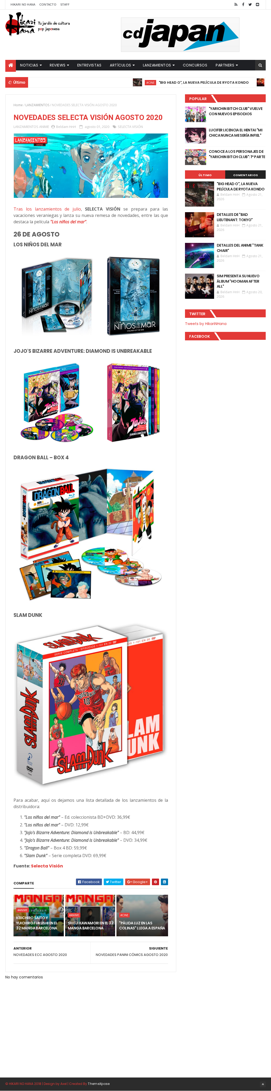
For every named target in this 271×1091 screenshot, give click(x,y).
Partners (225, 65)
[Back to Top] (263, 1084)
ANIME (44, 126)
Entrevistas (89, 65)
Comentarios (245, 175)
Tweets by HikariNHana (206, 323)
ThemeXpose (99, 1083)
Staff (65, 4)
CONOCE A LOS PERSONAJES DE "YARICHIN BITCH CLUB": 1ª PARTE (237, 154)
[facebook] (243, 4)
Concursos (195, 65)
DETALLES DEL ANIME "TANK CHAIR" (240, 248)
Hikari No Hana (23, 4)
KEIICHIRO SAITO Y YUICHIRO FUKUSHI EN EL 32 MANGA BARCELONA (36, 923)
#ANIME (22, 910)
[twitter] (250, 4)
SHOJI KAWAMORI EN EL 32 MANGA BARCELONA (90, 925)
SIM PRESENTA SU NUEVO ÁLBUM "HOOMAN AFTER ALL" (238, 281)
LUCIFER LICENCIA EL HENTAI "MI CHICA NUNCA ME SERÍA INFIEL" (235, 132)
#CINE (127, 82)
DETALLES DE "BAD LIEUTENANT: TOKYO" (235, 217)
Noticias (29, 65)
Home (18, 105)
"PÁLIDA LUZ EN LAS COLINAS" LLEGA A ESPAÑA (142, 925)
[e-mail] (257, 4)
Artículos (120, 65)
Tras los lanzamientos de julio (47, 209)
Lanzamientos (157, 65)
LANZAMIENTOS (37, 105)
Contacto (47, 4)
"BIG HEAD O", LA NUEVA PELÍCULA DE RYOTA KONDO (180, 82)
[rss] (236, 4)
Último (205, 175)
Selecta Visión (47, 866)
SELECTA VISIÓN (130, 126)
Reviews (58, 65)
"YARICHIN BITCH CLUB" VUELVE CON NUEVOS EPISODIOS (235, 111)
